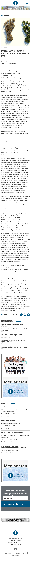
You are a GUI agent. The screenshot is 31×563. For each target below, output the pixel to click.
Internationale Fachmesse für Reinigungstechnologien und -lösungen (13, 446)
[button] (21, 314)
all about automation (8, 420)
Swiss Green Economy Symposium (12, 432)
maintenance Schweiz (8, 407)
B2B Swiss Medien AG (15, 538)
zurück (6, 15)
